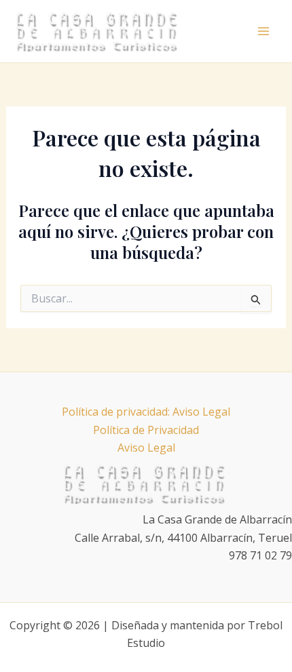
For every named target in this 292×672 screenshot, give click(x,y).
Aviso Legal (146, 447)
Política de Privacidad (146, 429)
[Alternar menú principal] (263, 31)
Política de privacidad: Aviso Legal (146, 411)
